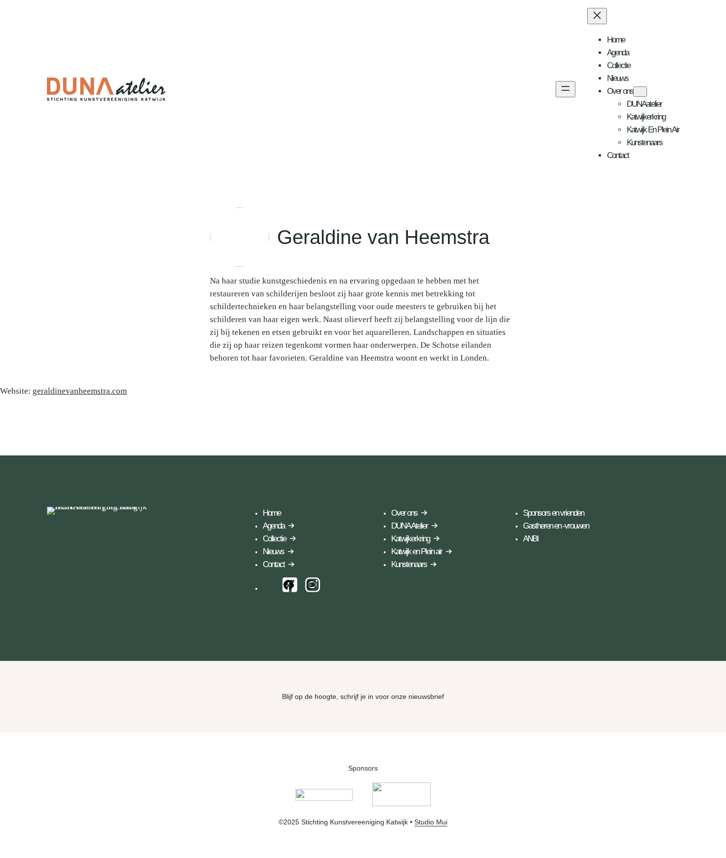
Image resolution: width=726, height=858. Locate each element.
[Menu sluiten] (597, 16)
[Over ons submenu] (640, 91)
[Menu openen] (565, 89)
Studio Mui (430, 822)
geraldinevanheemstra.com (80, 391)
